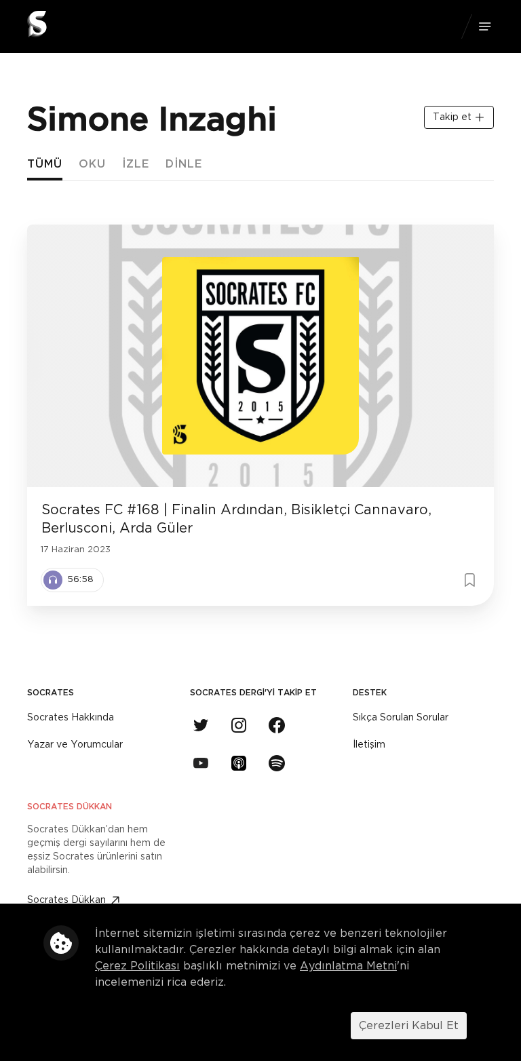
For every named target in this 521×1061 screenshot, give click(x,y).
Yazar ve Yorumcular (75, 745)
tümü (44, 164)
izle (135, 164)
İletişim (369, 745)
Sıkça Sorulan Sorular (400, 717)
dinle (184, 164)
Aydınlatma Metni (348, 966)
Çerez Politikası (137, 966)
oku (92, 164)
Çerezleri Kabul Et (409, 1025)
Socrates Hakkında (70, 717)
